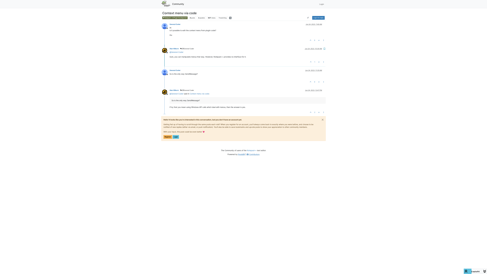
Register (168, 137)
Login (176, 137)
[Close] (323, 119)
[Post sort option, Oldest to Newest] (308, 18)
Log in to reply (318, 18)
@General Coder (188, 49)
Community (178, 4)
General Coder (175, 24)
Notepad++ (252, 150)
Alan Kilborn (174, 49)
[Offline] (166, 26)
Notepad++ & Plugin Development (176, 18)
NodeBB (241, 154)
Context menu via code (199, 94)
